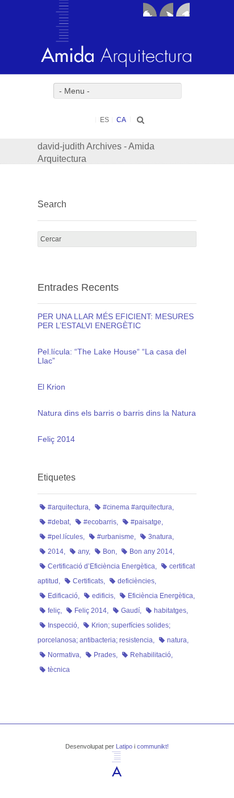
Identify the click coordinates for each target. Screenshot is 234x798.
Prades (105, 655)
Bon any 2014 (151, 551)
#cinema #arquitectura (137, 507)
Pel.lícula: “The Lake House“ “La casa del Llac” (111, 356)
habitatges (170, 611)
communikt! (153, 746)
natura (177, 640)
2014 (56, 551)
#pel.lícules (65, 537)
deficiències (136, 581)
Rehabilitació (150, 655)
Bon (109, 551)
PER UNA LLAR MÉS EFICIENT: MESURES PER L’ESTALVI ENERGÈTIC (115, 321)
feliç (54, 611)
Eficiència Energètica (160, 596)
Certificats (88, 581)
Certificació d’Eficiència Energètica (101, 566)
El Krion (51, 386)
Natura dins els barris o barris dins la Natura (116, 412)
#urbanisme (115, 537)
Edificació (63, 596)
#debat (58, 522)
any (83, 551)
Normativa (64, 655)
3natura (160, 537)
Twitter (166, 9)
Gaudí (130, 611)
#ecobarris (99, 522)
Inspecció (62, 625)
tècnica (59, 670)
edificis (103, 596)
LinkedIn (183, 9)
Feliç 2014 (56, 439)
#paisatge (146, 522)
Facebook (150, 9)
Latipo (124, 746)
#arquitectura (68, 507)
